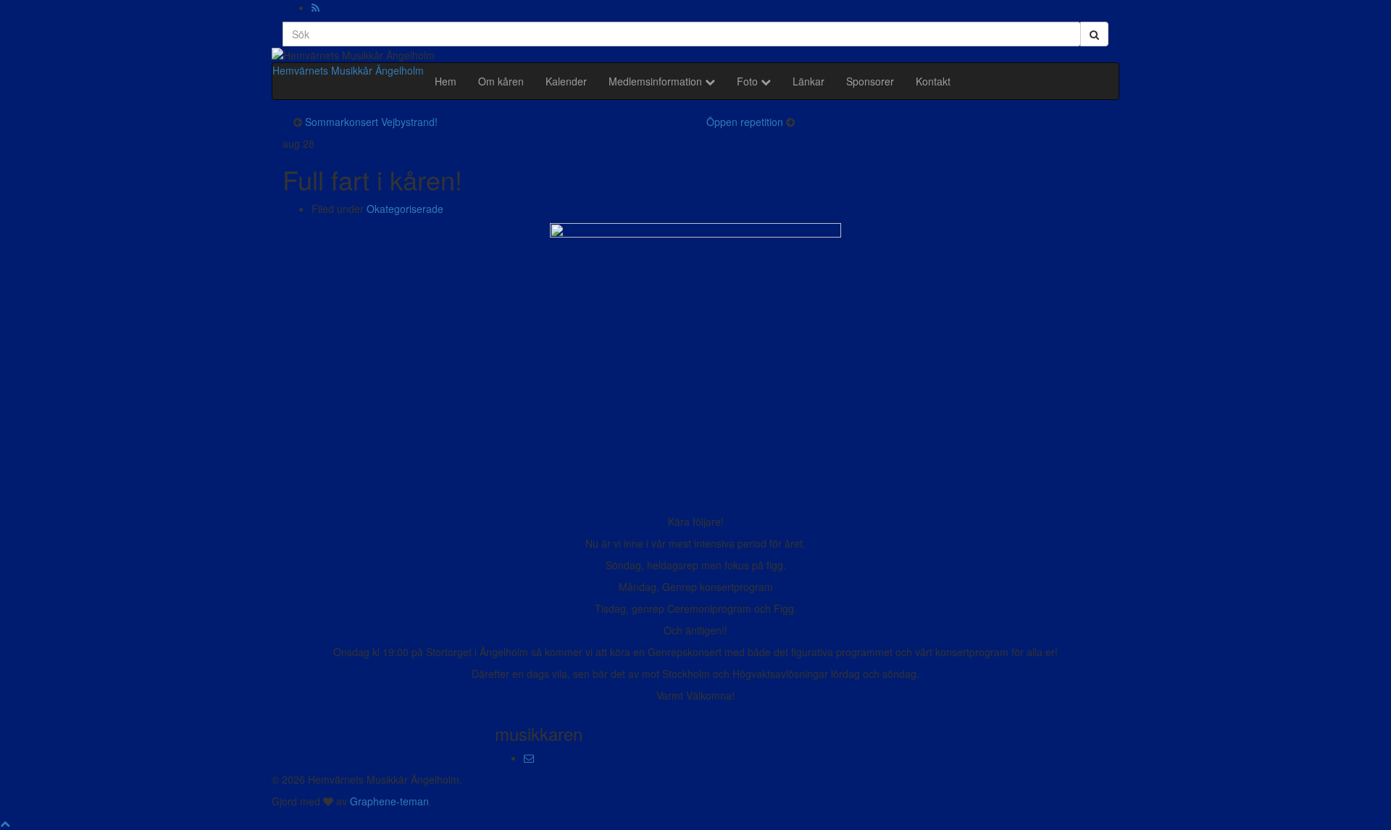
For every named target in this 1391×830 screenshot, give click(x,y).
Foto (749, 81)
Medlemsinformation (657, 81)
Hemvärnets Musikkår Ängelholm (348, 70)
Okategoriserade (405, 208)
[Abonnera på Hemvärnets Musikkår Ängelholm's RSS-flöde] (315, 7)
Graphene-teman (389, 801)
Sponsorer (870, 81)
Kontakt (933, 81)
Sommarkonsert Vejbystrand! (371, 121)
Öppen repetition (744, 121)
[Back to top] (5, 823)
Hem (445, 81)
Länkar (808, 81)
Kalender (566, 81)
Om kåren (501, 81)
